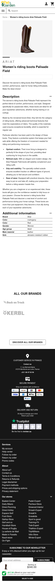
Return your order (27, 415)
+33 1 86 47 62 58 (27, 372)
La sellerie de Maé (10, 531)
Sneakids (33, 516)
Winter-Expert (35, 537)
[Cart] (52, 4)
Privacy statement (10, 491)
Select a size (27, 578)
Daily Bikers (7, 504)
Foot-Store (7, 516)
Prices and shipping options (14, 488)
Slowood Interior (36, 507)
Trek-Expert (34, 525)
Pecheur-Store (35, 504)
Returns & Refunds (10, 478)
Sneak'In (32, 513)
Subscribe (43, 560)
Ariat (9, 62)
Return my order (9, 457)
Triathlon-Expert (36, 528)
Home (5, 17)
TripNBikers (34, 531)
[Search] (9, 11)
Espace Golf (7, 513)
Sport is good (35, 519)
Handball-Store (9, 525)
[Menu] (3, 11)
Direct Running (9, 507)
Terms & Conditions (11, 475)
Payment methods (10, 485)
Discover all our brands (28, 342)
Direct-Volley (8, 510)
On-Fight (6, 540)
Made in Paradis (9, 534)
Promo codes (8, 460)
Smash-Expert (35, 510)
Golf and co (7, 522)
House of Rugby (9, 528)
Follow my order (9, 454)
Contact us (27, 364)
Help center (7, 451)
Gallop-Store (8, 519)
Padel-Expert (34, 500)
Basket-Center (8, 500)
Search (14, 10)
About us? (6, 469)
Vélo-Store (33, 534)
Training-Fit (34, 522)
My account (7, 448)
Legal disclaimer (9, 482)
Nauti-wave (7, 537)
